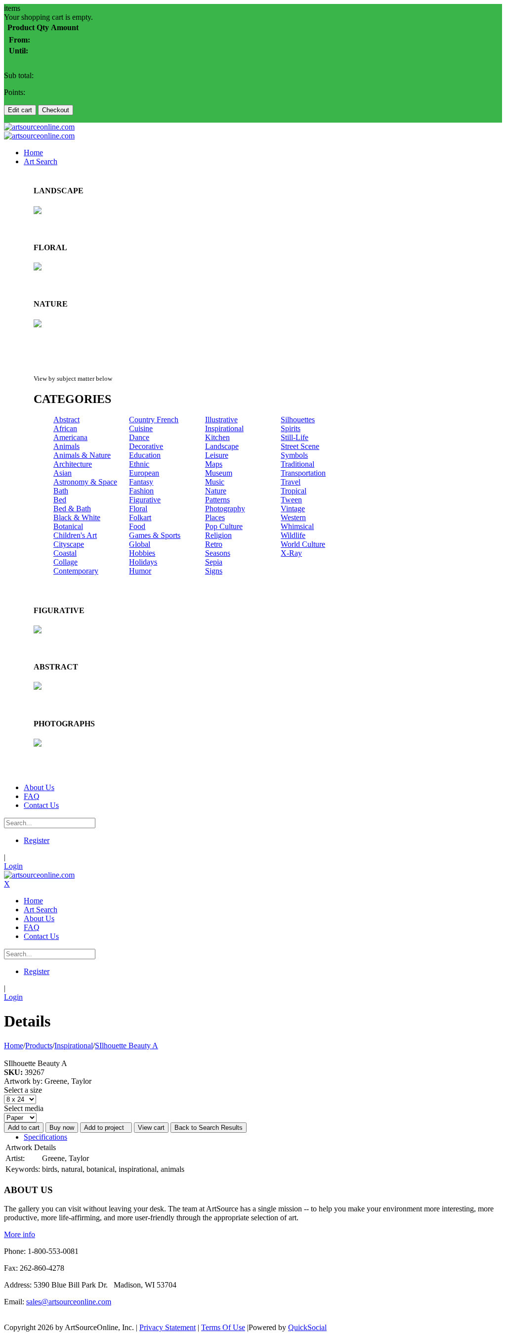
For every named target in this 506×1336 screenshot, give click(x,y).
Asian (62, 473)
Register (36, 840)
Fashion (141, 491)
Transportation (303, 473)
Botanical (68, 526)
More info (19, 1234)
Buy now (61, 1127)
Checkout (55, 110)
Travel (290, 482)
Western (293, 517)
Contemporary (75, 571)
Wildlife (293, 535)
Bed (59, 499)
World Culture (303, 544)
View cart (151, 1127)
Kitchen (217, 437)
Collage (65, 562)
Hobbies (142, 553)
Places (215, 517)
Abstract (66, 419)
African (65, 428)
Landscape (222, 446)
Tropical (293, 491)
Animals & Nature (82, 455)
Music (214, 482)
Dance (139, 437)
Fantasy (141, 482)
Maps (213, 464)
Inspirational (224, 428)
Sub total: (19, 75)
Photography (225, 508)
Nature (215, 491)
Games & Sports (154, 535)
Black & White (76, 517)
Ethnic (139, 464)
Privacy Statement (167, 1327)
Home (13, 1045)
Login (13, 866)
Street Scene (300, 446)
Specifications (45, 1137)
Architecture (72, 464)
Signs (213, 571)
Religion (218, 535)
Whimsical (297, 526)
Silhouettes (298, 419)
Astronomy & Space (85, 482)
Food (137, 526)
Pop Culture (224, 526)
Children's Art (75, 535)
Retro (213, 544)
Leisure (216, 455)
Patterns (217, 499)
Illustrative (221, 419)
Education (145, 455)
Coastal (65, 553)
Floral (138, 508)
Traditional (297, 464)
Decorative (146, 446)
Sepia (213, 562)
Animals (66, 446)
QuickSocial (307, 1327)
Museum (218, 473)
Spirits (290, 428)
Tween (291, 499)
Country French (153, 419)
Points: (14, 92)
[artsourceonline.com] (39, 127)
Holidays (143, 562)
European (144, 473)
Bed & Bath (72, 508)
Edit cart (20, 110)
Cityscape (68, 544)
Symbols (294, 455)
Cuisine (141, 428)
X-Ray (291, 553)
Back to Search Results (208, 1127)
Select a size (23, 1090)
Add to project (106, 1127)
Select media (23, 1108)
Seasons (217, 553)
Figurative (145, 499)
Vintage (293, 508)
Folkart (140, 517)
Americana (70, 437)
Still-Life (294, 437)
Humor (140, 571)
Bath (60, 491)
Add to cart (24, 1127)
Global (139, 544)
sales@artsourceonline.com (68, 1301)
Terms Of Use (223, 1327)
